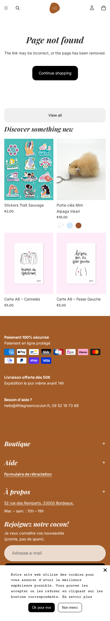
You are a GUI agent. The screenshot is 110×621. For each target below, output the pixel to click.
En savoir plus (77, 597)
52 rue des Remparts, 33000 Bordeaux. (39, 503)
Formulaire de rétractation (28, 474)
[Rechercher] (17, 8)
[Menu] (6, 8)
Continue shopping (55, 73)
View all (55, 115)
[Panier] (103, 8)
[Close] (105, 570)
